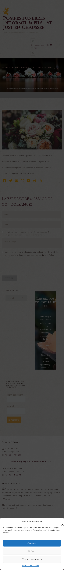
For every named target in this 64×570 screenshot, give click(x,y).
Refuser (32, 551)
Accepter (32, 543)
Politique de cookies (30, 566)
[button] (59, 521)
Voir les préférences (32, 559)
